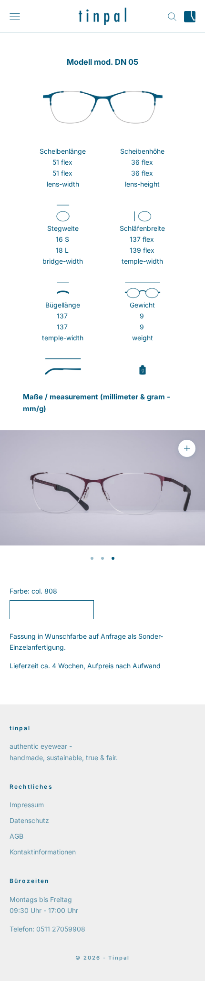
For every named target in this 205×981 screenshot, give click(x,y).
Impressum (27, 805)
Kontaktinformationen (43, 852)
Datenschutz (29, 820)
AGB (16, 836)
